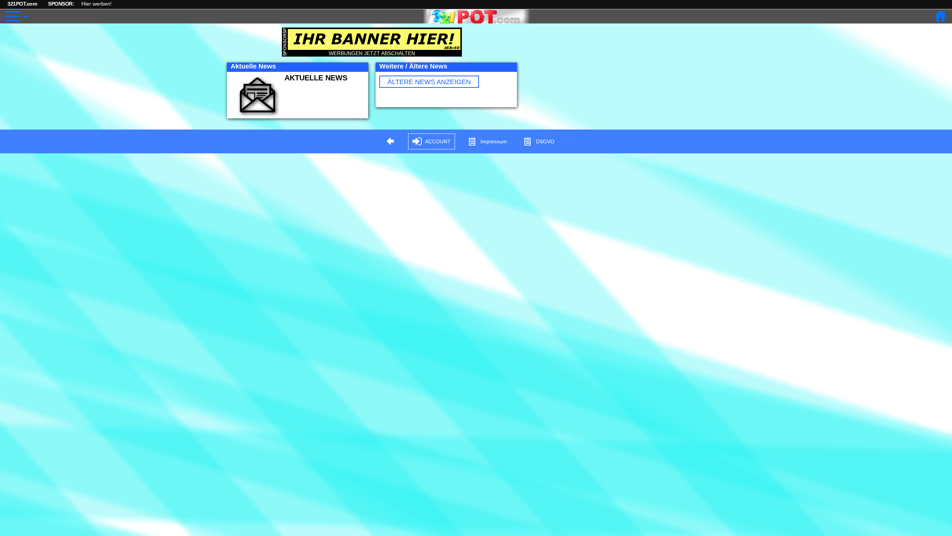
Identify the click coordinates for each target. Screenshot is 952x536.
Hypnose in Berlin (568, 142)
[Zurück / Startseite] (940, 16)
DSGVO (545, 141)
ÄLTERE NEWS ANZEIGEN (429, 82)
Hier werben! (96, 4)
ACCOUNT (438, 141)
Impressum (493, 141)
